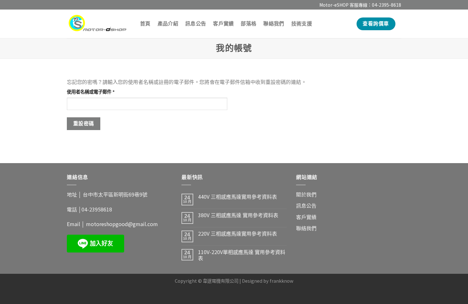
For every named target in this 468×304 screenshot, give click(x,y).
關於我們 (306, 194)
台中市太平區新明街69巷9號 (115, 194)
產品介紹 (168, 23)
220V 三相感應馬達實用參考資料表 (237, 234)
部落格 (248, 23)
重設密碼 (83, 123)
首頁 (145, 23)
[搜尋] (347, 23)
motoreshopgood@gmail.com (122, 224)
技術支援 (301, 23)
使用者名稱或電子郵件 (92, 92)
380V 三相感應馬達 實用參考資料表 (238, 215)
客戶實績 (223, 23)
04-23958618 (97, 209)
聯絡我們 (273, 23)
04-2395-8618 (386, 5)
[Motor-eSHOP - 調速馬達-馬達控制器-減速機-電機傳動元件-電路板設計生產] (99, 24)
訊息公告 (195, 23)
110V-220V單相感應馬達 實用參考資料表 (241, 255)
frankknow (282, 280)
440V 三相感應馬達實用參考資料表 (237, 197)
